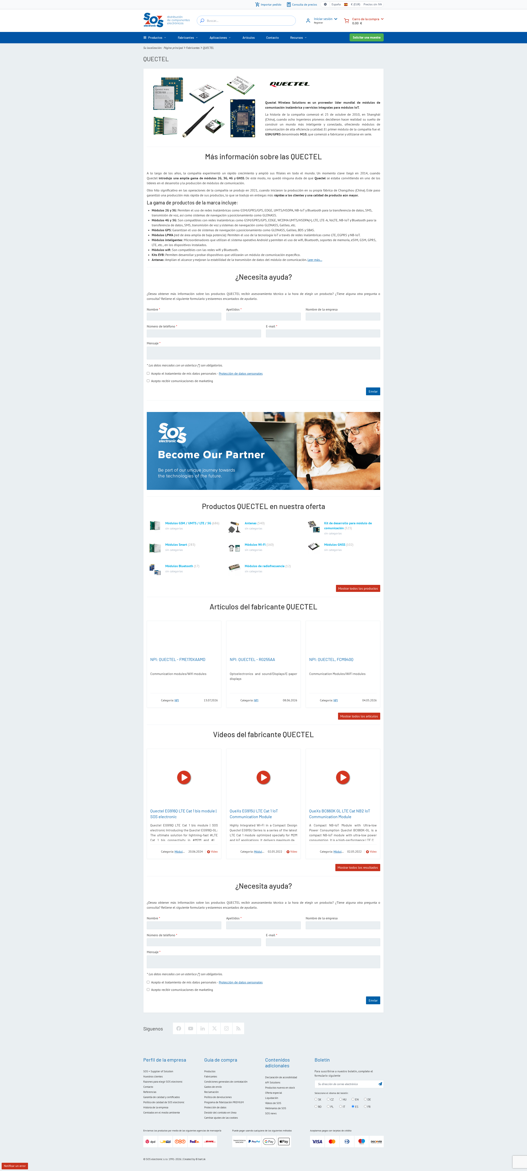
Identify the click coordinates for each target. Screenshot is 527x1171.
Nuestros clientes (153, 1076)
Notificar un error (15, 1166)
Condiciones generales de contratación (225, 1081)
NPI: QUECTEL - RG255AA (252, 659)
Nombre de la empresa (322, 309)
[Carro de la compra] (346, 20)
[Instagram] (226, 1028)
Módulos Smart (176, 544)
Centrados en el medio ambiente (161, 1112)
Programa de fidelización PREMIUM (224, 1102)
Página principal (173, 48)
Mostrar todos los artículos (359, 716)
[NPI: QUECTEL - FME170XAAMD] (184, 637)
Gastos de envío (213, 1087)
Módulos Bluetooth (179, 566)
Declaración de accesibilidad (281, 1077)
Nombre (152, 309)
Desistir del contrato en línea (220, 1112)
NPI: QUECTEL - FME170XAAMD (177, 659)
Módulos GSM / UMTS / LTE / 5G (188, 523)
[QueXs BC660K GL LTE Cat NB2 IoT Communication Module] (343, 777)
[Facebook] (178, 1028)
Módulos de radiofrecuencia (264, 566)
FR (369, 1107)
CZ (332, 1099)
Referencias (149, 1092)
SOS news (270, 1113)
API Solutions (272, 1082)
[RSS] (238, 1028)
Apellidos (233, 309)
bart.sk (201, 1159)
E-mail (270, 326)
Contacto (148, 1087)
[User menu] (334, 19)
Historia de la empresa (155, 1107)
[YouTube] (190, 1028)
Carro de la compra (365, 19)
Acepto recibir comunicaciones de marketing (182, 381)
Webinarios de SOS (275, 1108)
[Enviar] (380, 1084)
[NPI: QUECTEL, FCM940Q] (343, 637)
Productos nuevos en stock (280, 1087)
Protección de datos (215, 1107)
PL (331, 1107)
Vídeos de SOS (273, 1103)
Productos (209, 1071)
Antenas (251, 523)
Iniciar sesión (323, 19)
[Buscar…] (202, 21)
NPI (177, 700)
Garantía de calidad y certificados (161, 1097)
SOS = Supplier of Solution (158, 1071)
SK (319, 1099)
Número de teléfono (161, 326)
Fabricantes (193, 48)
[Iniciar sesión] (308, 22)
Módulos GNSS (334, 544)
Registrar (318, 22)
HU (344, 1099)
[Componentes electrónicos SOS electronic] (166, 20)
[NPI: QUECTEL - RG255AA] (263, 637)
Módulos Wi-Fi (255, 544)
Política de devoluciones (218, 1097)
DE (369, 1099)
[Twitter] (214, 1028)
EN (356, 1099)
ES (356, 1107)
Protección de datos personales (241, 373)
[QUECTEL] (154, 700)
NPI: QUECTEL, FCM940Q (331, 659)
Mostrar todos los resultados (358, 867)
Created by (189, 1159)
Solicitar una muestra (366, 37)
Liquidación (271, 1098)
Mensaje (153, 343)
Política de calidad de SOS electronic (163, 1102)
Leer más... (315, 260)
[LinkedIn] (202, 1028)
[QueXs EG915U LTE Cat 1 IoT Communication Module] (263, 777)
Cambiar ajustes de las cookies (221, 1117)
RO (319, 1107)
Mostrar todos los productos (358, 588)
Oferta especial (273, 1093)
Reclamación (211, 1092)
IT (343, 1107)
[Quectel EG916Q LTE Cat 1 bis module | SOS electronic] (184, 777)
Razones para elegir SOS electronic (163, 1081)
